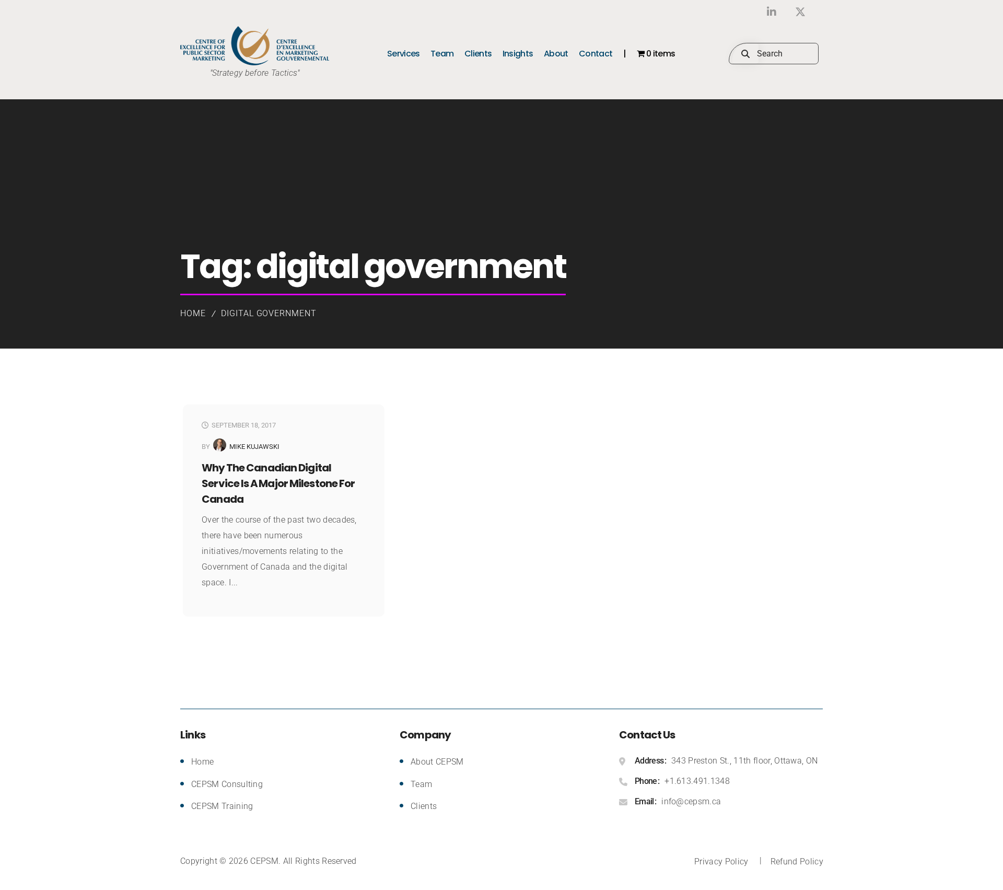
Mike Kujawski (254, 446)
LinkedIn (772, 12)
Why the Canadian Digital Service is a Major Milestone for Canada (278, 483)
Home (193, 313)
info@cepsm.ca (691, 801)
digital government (269, 313)
